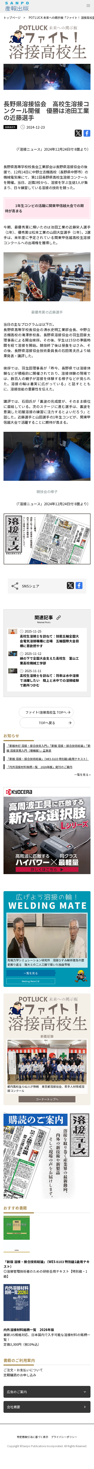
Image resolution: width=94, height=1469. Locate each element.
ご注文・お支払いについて (23, 1370)
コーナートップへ (47, 1099)
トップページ (12, 17)
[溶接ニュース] (47, 1197)
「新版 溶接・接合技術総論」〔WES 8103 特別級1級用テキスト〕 (48, 759)
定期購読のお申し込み (19, 1375)
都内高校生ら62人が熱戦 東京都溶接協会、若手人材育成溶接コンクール (45, 1088)
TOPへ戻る (47, 722)
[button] (88, 5)
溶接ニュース (30, 149)
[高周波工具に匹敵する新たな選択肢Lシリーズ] (47, 872)
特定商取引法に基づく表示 (32, 1437)
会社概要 (13, 1407)
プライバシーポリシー (64, 1437)
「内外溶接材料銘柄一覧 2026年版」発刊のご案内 (39, 767)
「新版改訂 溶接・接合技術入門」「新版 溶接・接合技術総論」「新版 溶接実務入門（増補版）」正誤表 (49, 748)
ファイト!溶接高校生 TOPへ (46, 712)
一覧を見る (31, 973)
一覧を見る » (82, 774)
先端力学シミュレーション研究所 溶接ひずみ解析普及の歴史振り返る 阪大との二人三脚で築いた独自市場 (45, 962)
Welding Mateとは (31, 981)
